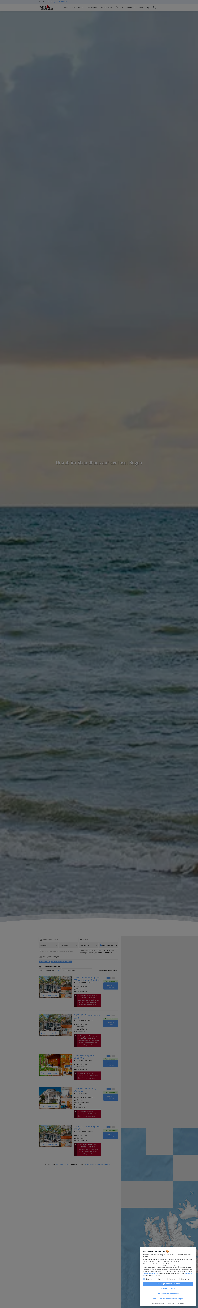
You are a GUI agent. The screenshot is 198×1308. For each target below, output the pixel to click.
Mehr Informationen (158, 1303)
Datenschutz (170, 1303)
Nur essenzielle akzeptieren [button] (168, 1294)
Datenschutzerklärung (150, 1273)
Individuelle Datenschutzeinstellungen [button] (168, 1299)
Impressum (181, 1303)
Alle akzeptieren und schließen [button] (168, 1284)
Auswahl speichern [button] (168, 1289)
